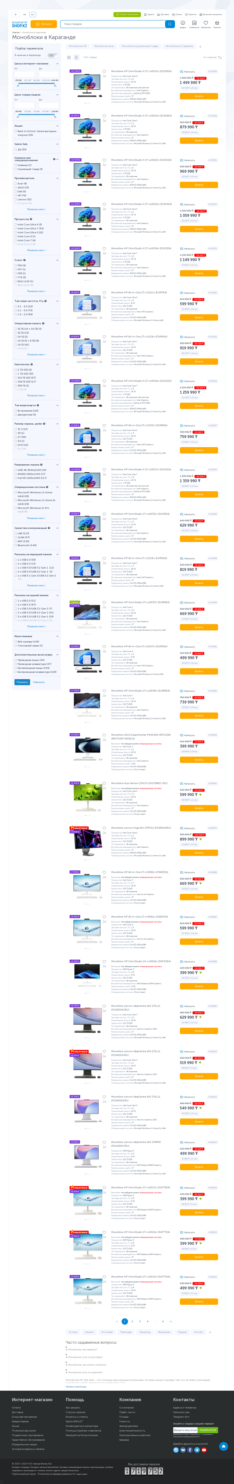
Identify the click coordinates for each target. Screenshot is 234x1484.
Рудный (182, 1332)
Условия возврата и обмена (28, 1449)
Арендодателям (128, 1426)
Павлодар (126, 1332)
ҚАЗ (24, 15)
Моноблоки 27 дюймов (179, 46)
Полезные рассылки (24, 1431)
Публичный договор (24, 1474)
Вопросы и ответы (77, 1417)
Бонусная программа (212, 15)
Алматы (89, 1332)
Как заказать (73, 1408)
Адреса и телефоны (184, 1408)
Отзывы (124, 1417)
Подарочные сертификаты (27, 1435)
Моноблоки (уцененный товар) (140, 46)
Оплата (178, 15)
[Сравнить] (104, 76)
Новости (124, 1421)
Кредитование (20, 1421)
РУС (32, 15)
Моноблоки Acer (104, 46)
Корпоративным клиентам (134, 1435)
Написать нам (181, 1412)
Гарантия (192, 15)
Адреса (150, 15)
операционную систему (151, 744)
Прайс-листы (127, 1412)
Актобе (198, 1332)
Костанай (107, 1332)
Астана (73, 1332)
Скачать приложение (128, 15)
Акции (15, 1426)
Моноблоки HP (78, 46)
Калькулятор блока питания (82, 1435)
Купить (199, 96)
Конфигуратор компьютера (82, 1426)
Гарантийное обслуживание (28, 1440)
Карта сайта (82, 1474)
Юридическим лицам (24, 1444)
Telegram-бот (181, 1417)
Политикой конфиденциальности (186, 1437)
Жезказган (164, 1332)
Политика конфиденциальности (56, 1474)
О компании (126, 1408)
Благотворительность (132, 1431)
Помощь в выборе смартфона (83, 1431)
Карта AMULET (74, 1421)
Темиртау (144, 1332)
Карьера (124, 1440)
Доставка (165, 15)
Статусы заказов (75, 1412)
